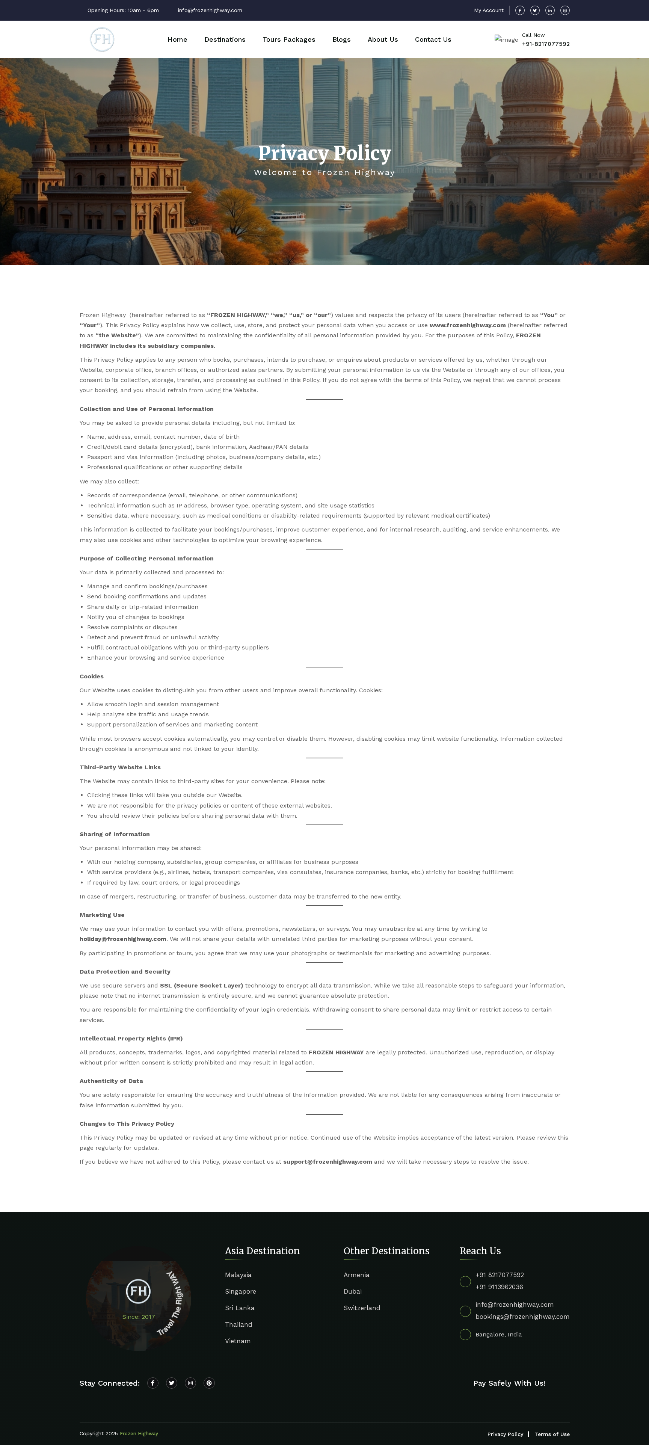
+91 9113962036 (499, 1287)
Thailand (238, 1324)
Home (177, 39)
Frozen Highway (139, 1433)
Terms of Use (552, 1434)
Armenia (357, 1275)
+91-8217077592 (546, 43)
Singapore (240, 1291)
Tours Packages (289, 39)
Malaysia (238, 1275)
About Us (383, 39)
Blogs (341, 39)
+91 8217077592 (499, 1275)
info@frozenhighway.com (514, 1304)
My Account (489, 10)
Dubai (353, 1291)
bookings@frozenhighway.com (522, 1316)
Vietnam (238, 1341)
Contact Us (433, 39)
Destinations (225, 39)
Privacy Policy (505, 1434)
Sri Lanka (240, 1308)
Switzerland (362, 1308)
